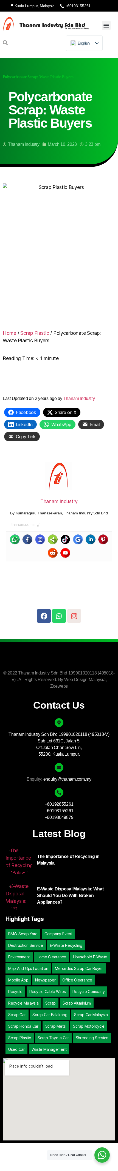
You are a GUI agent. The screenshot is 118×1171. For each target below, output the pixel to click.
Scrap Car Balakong (49, 1014)
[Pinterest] (103, 539)
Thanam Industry (79, 398)
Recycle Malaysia (23, 1003)
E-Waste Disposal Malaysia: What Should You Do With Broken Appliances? (70, 895)
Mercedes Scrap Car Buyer (79, 968)
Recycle (15, 991)
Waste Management (49, 1049)
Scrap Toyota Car (53, 1037)
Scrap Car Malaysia (91, 1014)
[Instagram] (40, 539)
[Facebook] (27, 539)
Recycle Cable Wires (47, 991)
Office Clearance (77, 980)
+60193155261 (59, 810)
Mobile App (18, 980)
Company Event (58, 933)
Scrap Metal (55, 1026)
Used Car (16, 1049)
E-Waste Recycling (66, 945)
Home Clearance (51, 957)
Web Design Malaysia (85, 679)
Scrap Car (17, 1014)
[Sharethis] (53, 539)
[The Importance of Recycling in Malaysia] (19, 860)
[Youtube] (65, 553)
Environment (19, 957)
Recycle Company (88, 991)
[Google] (78, 539)
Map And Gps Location (28, 968)
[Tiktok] (65, 539)
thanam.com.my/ (25, 524)
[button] (106, 25)
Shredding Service (92, 1037)
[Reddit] (53, 553)
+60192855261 (59, 804)
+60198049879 (59, 817)
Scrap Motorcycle (89, 1026)
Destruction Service (25, 945)
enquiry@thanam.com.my (67, 779)
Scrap (50, 1003)
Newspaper (45, 980)
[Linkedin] (90, 539)
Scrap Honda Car (23, 1026)
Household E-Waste (90, 957)
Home (9, 333)
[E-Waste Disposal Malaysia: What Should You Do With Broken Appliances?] (19, 896)
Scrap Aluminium (77, 1003)
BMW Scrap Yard (23, 933)
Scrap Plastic (34, 333)
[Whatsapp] (15, 539)
